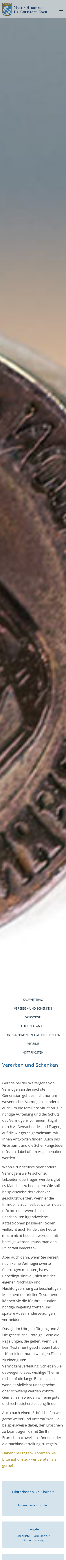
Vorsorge (33, 1017)
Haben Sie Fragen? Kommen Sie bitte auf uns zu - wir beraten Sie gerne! (29, 1459)
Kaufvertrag (33, 1000)
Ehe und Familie (33, 1026)
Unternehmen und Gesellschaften (33, 1035)
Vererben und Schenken (33, 1008)
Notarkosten (33, 1052)
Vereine (33, 1044)
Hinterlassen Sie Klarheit (33, 1498)
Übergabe (33, 1534)
